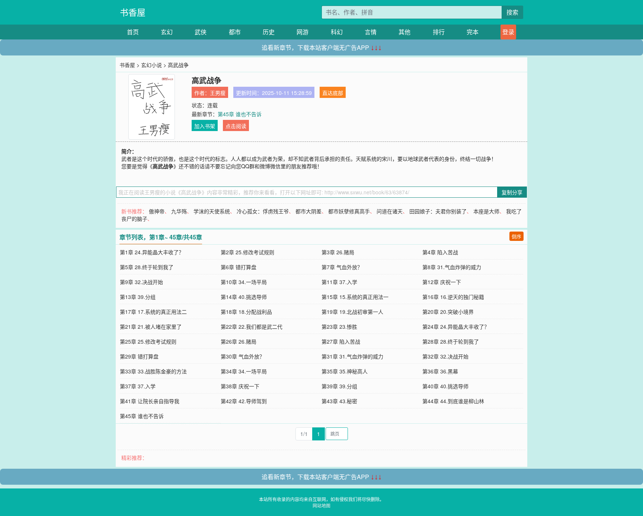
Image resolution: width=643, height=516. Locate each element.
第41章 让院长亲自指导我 (149, 401)
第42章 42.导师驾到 (244, 401)
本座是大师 (486, 211)
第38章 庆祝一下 (240, 386)
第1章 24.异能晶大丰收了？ (152, 252)
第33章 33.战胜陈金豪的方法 (153, 371)
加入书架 (204, 126)
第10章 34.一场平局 (244, 282)
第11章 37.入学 (339, 282)
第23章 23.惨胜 (339, 326)
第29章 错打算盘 (139, 356)
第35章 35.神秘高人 (345, 371)
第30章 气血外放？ (243, 356)
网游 (302, 32)
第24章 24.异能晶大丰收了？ (455, 326)
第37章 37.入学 (138, 386)
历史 (269, 32)
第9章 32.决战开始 (141, 282)
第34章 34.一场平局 (244, 371)
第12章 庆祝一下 (441, 282)
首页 (133, 32)
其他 (404, 32)
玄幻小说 (151, 65)
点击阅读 (235, 126)
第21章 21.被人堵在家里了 (151, 326)
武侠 (201, 32)
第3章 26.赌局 (338, 252)
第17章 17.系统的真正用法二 (153, 311)
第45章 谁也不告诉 (240, 114)
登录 (508, 32)
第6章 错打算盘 (238, 267)
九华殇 (179, 211)
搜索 (512, 12)
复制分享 (512, 192)
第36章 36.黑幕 (440, 371)
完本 (473, 32)
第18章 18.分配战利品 (246, 311)
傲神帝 (156, 211)
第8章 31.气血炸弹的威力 (451, 267)
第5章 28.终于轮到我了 (146, 267)
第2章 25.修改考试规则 (247, 252)
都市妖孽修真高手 (349, 211)
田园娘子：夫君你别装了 (438, 211)
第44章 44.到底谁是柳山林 (453, 401)
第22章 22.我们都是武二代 (251, 326)
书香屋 (132, 12)
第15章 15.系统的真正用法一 (355, 296)
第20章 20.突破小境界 (448, 311)
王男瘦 (217, 92)
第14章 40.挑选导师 (244, 296)
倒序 (516, 236)
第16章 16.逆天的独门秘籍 (453, 296)
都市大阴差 (308, 211)
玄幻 (167, 32)
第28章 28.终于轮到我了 (450, 341)
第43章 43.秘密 (339, 401)
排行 (439, 32)
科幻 (337, 32)
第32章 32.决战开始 (445, 356)
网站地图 (321, 505)
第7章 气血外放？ (342, 267)
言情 (371, 32)
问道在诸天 (390, 211)
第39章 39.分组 (339, 386)
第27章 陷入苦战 (341, 341)
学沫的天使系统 (211, 211)
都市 (235, 32)
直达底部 (332, 92)
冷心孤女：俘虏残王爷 (263, 211)
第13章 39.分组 (138, 296)
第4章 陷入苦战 (440, 252)
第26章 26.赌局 (238, 341)
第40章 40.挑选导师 (445, 386)
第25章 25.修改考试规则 (148, 341)
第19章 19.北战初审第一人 (352, 311)
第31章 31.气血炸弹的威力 (352, 356)
